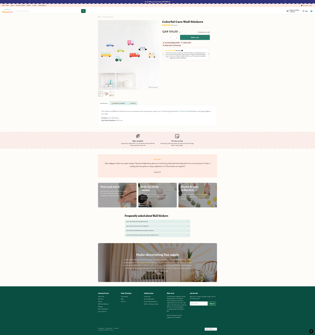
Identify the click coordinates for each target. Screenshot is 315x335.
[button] (306, 5)
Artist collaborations (149, 299)
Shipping (100, 307)
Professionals (42, 5)
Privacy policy (101, 328)
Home (99, 17)
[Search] (83, 11)
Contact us (116, 328)
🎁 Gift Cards (5, 5)
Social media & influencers (150, 302)
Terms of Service (102, 312)
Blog (122, 299)
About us (123, 302)
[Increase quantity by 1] (176, 38)
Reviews (29, 5)
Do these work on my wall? (204, 32)
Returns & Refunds (103, 309)
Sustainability (124, 297)
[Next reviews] (208, 54)
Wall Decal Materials (103, 304)
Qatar (210, 329)
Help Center (101, 297)
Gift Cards (100, 299)
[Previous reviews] (164, 54)
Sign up (212, 303)
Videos (12, 5)
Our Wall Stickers (20, 5)
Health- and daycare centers (151, 304)
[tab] (104, 103)
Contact (34, 5)
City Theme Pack (183, 111)
